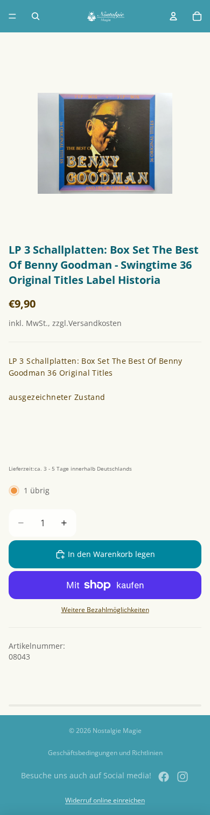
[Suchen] (35, 16)
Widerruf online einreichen (105, 800)
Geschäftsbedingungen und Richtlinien (105, 752)
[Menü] (12, 16)
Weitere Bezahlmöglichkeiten (105, 610)
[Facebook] (163, 776)
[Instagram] (182, 776)
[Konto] (173, 16)
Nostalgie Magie (117, 730)
